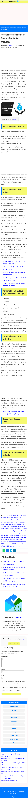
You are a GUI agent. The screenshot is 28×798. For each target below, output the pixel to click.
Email (3, 675)
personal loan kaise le (18, 520)
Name (3, 669)
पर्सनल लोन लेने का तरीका (15, 546)
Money (14, 732)
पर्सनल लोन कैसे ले (21, 544)
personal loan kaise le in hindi (9, 522)
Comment (4, 656)
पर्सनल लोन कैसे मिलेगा (12, 544)
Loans (14, 728)
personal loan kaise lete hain (9, 526)
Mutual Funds (14, 735)
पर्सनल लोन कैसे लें (5, 546)
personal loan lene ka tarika (13, 535)
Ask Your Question (14, 644)
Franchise (14, 717)
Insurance (14, 721)
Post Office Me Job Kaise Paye (9, 780)
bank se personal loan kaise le (14, 515)
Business (14, 714)
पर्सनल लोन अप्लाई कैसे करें (15, 542)
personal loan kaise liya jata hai (18, 528)
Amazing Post (14, 706)
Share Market (14, 739)
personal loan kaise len (18, 524)
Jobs (14, 725)
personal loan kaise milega (8, 531)
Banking (14, 710)
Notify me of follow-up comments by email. (14, 687)
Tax (14, 743)
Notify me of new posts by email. (12, 690)
